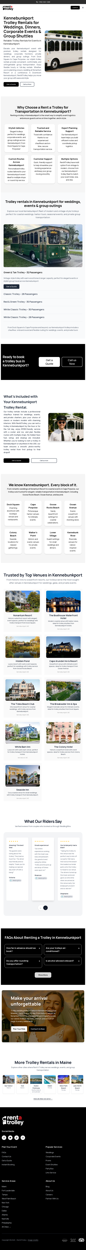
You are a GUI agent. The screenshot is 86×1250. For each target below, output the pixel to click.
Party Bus (50, 1168)
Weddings (50, 1152)
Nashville (5, 1219)
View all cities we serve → (43, 1099)
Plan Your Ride (19, 1029)
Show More (43, 975)
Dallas (4, 1210)
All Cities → (6, 1227)
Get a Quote (11, 84)
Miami (4, 1186)
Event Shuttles (52, 1164)
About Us (49, 1190)
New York (5, 1202)
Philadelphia (7, 1223)
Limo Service (51, 1172)
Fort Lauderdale (8, 1190)
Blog (47, 1186)
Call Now (75, 7)
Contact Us (6, 1156)
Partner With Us (52, 1198)
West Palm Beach (9, 1198)
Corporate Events (53, 1156)
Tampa (5, 1194)
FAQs (4, 1152)
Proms (48, 1160)
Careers (49, 1194)
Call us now (44, 460)
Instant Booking (8, 1164)
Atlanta (5, 1214)
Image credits (33, 1240)
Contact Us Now (38, 1029)
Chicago (5, 1206)
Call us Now (27, 84)
